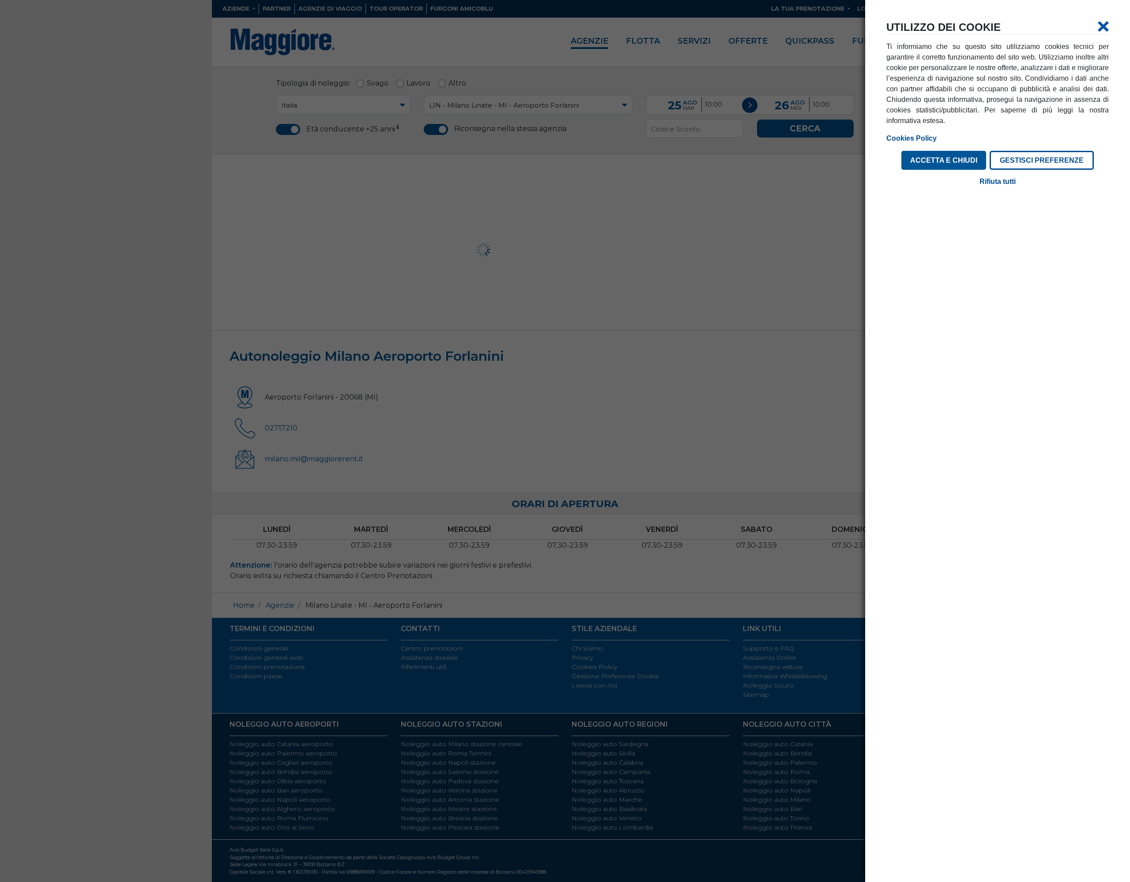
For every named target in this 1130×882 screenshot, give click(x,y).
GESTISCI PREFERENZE (1042, 160)
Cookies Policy (911, 138)
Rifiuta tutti (997, 181)
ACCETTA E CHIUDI (943, 160)
